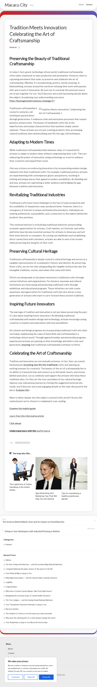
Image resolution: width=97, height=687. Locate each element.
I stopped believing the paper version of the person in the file (29, 569)
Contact (11, 653)
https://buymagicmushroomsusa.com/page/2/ (31, 100)
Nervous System (12, 609)
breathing (28, 364)
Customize (15, 677)
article (26, 416)
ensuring (26, 344)
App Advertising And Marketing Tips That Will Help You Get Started (46, 496)
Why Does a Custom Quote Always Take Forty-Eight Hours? (29, 591)
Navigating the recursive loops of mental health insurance (28, 596)
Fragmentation (11, 587)
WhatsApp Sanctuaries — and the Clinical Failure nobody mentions (31, 578)
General (89, 4)
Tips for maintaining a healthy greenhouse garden (71, 496)
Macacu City (16, 4)
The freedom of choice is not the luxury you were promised (29, 613)
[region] (31, 669)
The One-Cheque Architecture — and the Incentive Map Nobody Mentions (34, 564)
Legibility (9, 582)
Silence (8, 560)
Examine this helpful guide (22, 408)
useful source (29, 430)
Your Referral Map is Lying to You (19, 573)
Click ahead (15, 423)
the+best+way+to (22, 443)
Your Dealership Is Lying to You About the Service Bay (26, 622)
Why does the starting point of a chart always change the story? (31, 618)
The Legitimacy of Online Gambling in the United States (20, 487)
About (10, 649)
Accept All (46, 677)
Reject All (31, 677)
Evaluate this (22, 390)
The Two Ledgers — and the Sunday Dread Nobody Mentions (29, 600)
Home (81, 4)
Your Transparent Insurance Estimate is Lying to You (26, 605)
